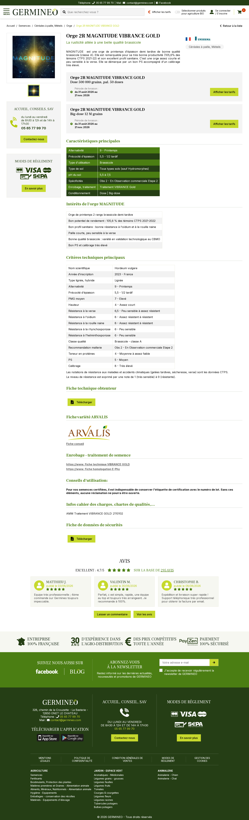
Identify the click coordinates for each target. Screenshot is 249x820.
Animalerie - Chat (167, 778)
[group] (34, 58)
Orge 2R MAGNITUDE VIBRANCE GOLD (97, 25)
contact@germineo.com (140, 2)
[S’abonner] (214, 662)
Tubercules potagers (106, 803)
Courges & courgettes (106, 792)
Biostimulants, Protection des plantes (50, 782)
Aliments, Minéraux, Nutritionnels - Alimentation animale (60, 789)
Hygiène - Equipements (43, 792)
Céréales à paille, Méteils (48, 25)
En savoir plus (34, 188)
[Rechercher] (64, 12)
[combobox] (102, 12)
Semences (24, 25)
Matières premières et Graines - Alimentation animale (59, 785)
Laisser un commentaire (112, 614)
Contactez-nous (34, 139)
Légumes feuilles (103, 782)
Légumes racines (103, 799)
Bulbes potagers (103, 807)
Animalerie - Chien (168, 775)
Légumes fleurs (102, 796)
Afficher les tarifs (224, 92)
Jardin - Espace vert (108, 770)
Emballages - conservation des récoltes (52, 796)
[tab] (33, 90)
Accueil (11, 25)
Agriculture (39, 770)
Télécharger (83, 402)
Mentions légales (45, 759)
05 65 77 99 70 (70, 716)
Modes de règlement (168, 759)
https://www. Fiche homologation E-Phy (93, 469)
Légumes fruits (102, 785)
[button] (33, 57)
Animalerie (165, 770)
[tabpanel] (154, 86)
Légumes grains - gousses (108, 778)
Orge (69, 25)
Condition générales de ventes (127, 759)
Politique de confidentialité (82, 759)
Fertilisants (36, 778)
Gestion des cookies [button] (202, 759)
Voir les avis (144, 614)
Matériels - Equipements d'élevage (50, 799)
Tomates (99, 789)
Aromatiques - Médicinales (109, 775)
